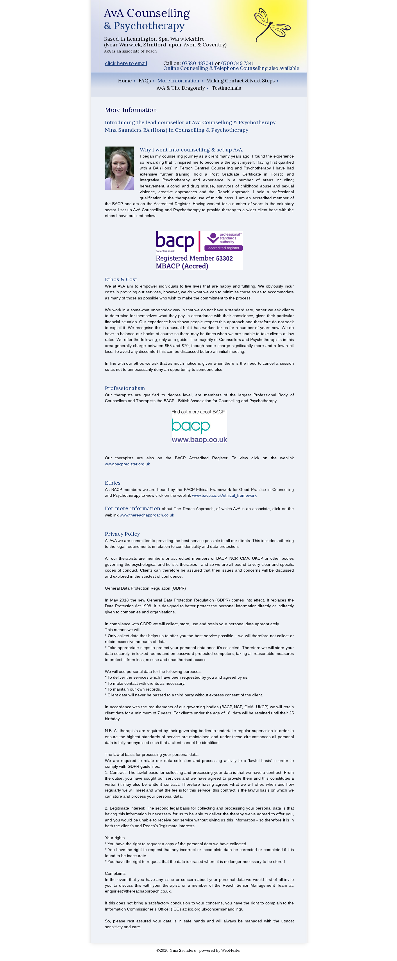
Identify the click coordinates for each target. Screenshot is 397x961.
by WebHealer (228, 950)
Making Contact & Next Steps (240, 80)
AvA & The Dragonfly (181, 88)
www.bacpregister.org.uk (127, 464)
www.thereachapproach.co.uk (147, 515)
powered (207, 950)
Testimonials (226, 88)
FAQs (145, 80)
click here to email (126, 63)
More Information (178, 80)
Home (125, 80)
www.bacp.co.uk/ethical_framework (224, 495)
